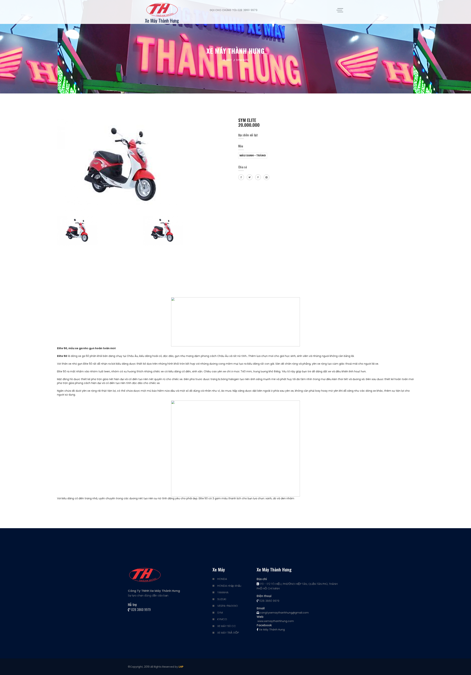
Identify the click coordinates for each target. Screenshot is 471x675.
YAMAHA (223, 592)
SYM (220, 612)
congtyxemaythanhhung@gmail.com (284, 612)
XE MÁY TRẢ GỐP (228, 633)
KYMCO (222, 619)
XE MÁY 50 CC (226, 626)
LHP (181, 667)
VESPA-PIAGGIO (227, 606)
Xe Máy (227, 60)
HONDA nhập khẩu (229, 586)
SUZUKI (221, 599)
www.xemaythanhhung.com (275, 621)
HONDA (222, 579)
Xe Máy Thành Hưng (271, 629)
